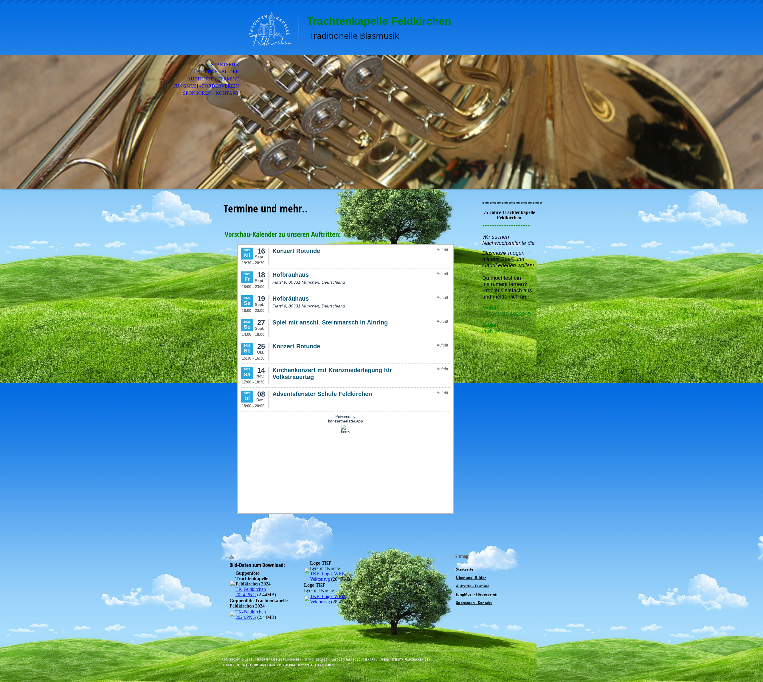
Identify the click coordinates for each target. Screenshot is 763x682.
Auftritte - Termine (213, 78)
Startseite (225, 64)
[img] (258, 29)
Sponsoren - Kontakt (211, 93)
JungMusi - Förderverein (206, 85)
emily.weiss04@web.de (507, 330)
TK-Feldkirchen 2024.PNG (250, 592)
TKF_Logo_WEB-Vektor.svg (328, 576)
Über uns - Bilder (216, 71)
